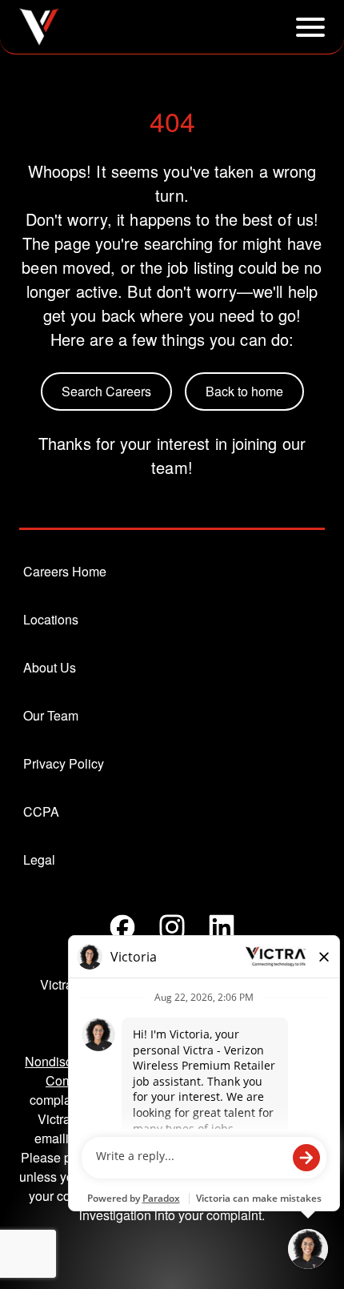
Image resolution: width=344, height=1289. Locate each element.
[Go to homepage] (39, 27)
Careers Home (64, 571)
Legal (39, 859)
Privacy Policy (63, 763)
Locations (50, 619)
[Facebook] (122, 927)
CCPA (41, 811)
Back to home (244, 391)
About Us (49, 667)
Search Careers (106, 391)
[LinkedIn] (221, 927)
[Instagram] (172, 927)
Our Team (50, 715)
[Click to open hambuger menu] (310, 27)
